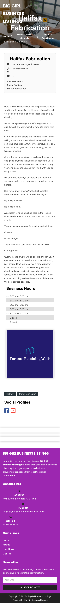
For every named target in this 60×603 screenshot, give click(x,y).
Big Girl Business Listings (13, 13)
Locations (8, 549)
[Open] (55, 13)
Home (6, 36)
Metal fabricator (27, 394)
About (6, 544)
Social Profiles (14, 85)
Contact (7, 553)
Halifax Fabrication (16, 88)
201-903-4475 (10, 524)
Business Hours (15, 81)
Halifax (21, 34)
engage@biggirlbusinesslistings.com (23, 511)
